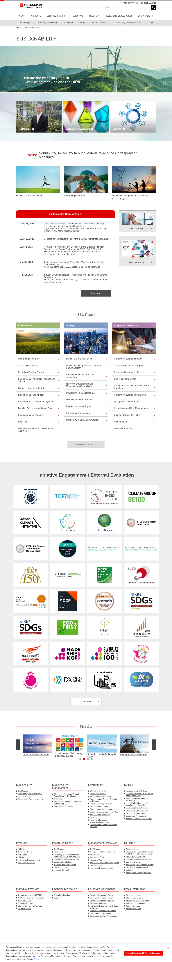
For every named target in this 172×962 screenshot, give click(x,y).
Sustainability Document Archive (30, 799)
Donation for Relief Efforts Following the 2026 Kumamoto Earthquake (77, 239)
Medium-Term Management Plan (66, 859)
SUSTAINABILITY (145, 16)
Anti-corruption (121, 422)
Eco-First (22, 422)
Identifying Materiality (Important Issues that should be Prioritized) (67, 856)
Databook (129, 870)
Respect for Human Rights (78, 406)
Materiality (58, 799)
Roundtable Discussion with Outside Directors (131, 387)
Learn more (86, 701)
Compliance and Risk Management (131, 408)
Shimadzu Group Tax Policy (127, 415)
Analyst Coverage (133, 906)
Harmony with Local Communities (82, 420)
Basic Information (133, 895)
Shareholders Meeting (134, 898)
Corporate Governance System (129, 372)
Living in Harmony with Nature (32, 388)
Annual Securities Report (135, 857)
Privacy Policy (33, 959)
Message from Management (65, 865)
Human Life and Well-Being (29, 196)
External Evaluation (133, 909)
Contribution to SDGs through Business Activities (37, 754)
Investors (21, 842)
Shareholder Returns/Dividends (30, 906)
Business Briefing (133, 862)
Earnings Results (132, 849)
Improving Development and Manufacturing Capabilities (79, 385)
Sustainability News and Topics (30, 794)
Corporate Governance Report (128, 365)
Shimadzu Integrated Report (137, 867)
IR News (21, 849)
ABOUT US (78, 16)
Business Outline (60, 867)
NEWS (22, 16)
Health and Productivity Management (104, 863)
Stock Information (134, 888)
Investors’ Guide (24, 909)
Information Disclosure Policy (29, 860)
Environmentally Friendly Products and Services (36, 380)
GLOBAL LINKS (150, 3)
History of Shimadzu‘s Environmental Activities (35, 429)
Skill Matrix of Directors (125, 379)
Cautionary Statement (26, 863)
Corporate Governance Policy (128, 359)
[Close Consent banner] (168, 947)
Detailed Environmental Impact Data (35, 408)
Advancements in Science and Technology (80, 375)
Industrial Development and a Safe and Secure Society (130, 197)
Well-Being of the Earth (75, 196)
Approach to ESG (97, 857)
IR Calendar (22, 855)
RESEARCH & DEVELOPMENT (118, 16)
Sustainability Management (60, 786)
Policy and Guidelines (85, 444)
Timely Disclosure (25, 852)
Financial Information (64, 888)
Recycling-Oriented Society (31, 372)
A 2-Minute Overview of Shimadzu (31, 898)
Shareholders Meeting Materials (138, 873)
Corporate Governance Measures (130, 395)
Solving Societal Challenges (100, 754)
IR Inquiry (22, 857)
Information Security (123, 428)
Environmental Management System (35, 401)
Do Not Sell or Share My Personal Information (143, 953)
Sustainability (24, 784)
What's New (95, 293)
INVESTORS (94, 16)
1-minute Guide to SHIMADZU (30, 895)
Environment (25, 325)
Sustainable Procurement (78, 413)
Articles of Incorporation (135, 903)
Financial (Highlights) (62, 895)
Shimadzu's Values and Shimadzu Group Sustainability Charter (67, 795)
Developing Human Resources (81, 393)
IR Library (130, 842)
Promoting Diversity (97, 860)
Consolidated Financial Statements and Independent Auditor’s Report (139, 853)
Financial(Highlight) (61, 870)
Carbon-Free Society (28, 365)
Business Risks (96, 865)
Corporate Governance (126, 325)
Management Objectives (102, 842)
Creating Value (59, 852)
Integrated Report (62, 842)
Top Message (23, 791)
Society (70, 325)
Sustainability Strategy (63, 862)
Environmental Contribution (31, 395)
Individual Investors (27, 888)
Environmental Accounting (30, 415)
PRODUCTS (36, 16)
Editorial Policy (24, 796)
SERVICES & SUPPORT (57, 16)
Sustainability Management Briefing (140, 865)
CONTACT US (133, 3)
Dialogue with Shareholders (127, 401)
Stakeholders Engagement (64, 806)
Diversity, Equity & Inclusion (79, 400)
